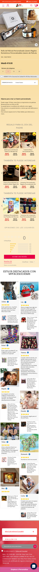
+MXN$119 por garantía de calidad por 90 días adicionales (20, 76)
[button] (2, 144)
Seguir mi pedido (32, 1)
